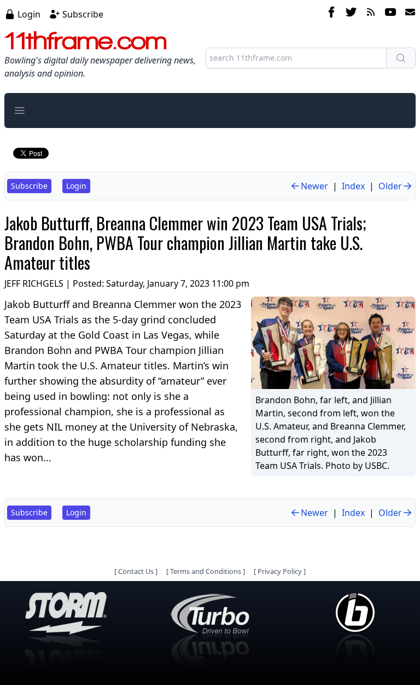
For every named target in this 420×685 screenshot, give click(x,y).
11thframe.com (85, 40)
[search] (401, 58)
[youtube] (390, 14)
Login (29, 14)
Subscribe (82, 14)
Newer (314, 186)
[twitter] (351, 14)
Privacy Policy (280, 571)
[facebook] (331, 14)
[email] (408, 14)
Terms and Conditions (205, 571)
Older (390, 186)
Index (353, 186)
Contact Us (136, 571)
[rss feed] (371, 14)
